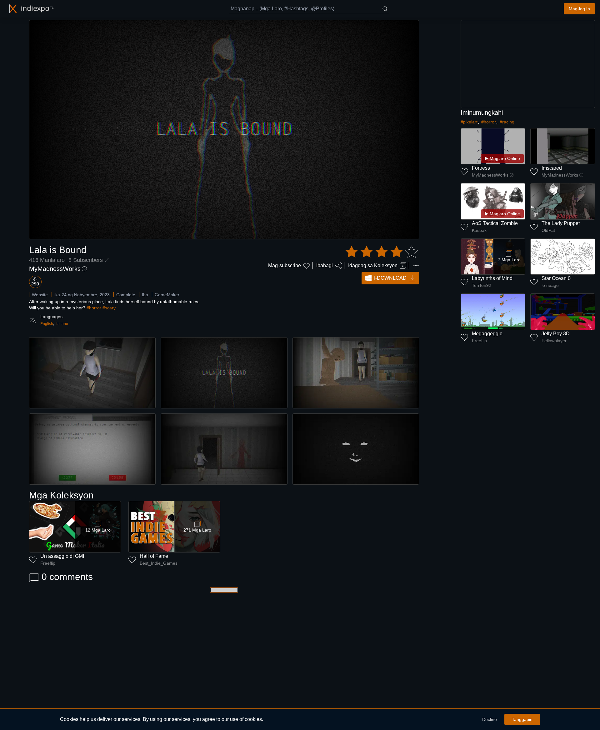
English (46, 324)
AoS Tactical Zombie (495, 223)
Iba (145, 294)
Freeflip (47, 563)
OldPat (548, 230)
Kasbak (479, 230)
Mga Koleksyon (61, 495)
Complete (125, 294)
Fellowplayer (554, 340)
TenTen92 (481, 285)
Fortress (481, 168)
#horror (94, 307)
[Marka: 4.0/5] (381, 251)
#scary (109, 307)
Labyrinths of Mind (492, 278)
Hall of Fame (154, 556)
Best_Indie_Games (159, 563)
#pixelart (469, 121)
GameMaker (167, 294)
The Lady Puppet (561, 223)
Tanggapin (522, 719)
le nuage (550, 285)
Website (40, 294)
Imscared (552, 168)
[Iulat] (416, 265)
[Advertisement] (528, 64)
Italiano (62, 324)
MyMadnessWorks (55, 268)
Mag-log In (579, 8)
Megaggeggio (487, 333)
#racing (507, 121)
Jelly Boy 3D (556, 333)
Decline (489, 719)
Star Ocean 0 (556, 278)
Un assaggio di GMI (62, 556)
